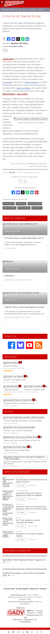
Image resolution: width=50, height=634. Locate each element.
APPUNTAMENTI (12, 231)
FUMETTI (19, 518)
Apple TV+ (25, 9)
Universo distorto (31, 82)
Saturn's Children (23, 88)
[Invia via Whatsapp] (23, 39)
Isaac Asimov (22, 93)
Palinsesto (9, 275)
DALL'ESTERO (11, 300)
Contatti (43, 589)
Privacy (19, 589)
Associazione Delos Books (23, 601)
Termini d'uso (9, 589)
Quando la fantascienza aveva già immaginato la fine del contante (25, 462)
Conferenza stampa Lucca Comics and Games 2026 (24, 574)
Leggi (22, 485)
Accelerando (8, 82)
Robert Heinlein (9, 93)
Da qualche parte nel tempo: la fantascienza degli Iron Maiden (29, 494)
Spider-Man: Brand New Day (11, 9)
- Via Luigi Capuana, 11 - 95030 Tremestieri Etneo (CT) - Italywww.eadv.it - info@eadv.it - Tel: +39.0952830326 (28, 616)
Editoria (12, 172)
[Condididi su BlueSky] (13, 39)
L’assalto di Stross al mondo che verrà (19, 403)
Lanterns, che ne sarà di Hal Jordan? (18, 430)
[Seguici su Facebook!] (11, 345)
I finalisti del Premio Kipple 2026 (16, 450)
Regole (25, 589)
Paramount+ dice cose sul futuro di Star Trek (22, 440)
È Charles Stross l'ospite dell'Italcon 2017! (23, 238)
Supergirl (33, 9)
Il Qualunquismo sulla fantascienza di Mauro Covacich (31, 480)
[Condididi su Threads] (18, 39)
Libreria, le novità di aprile (34, 389)
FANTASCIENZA (12, 269)
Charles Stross (8, 58)
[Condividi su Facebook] (9, 39)
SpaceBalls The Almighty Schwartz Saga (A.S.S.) (24, 559)
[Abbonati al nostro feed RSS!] (38, 345)
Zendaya (41, 9)
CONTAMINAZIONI (22, 491)
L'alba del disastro (11, 389)
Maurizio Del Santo (19, 43)
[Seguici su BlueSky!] (20, 345)
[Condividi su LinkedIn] (27, 39)
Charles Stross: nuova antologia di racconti (24, 307)
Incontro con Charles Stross (15, 379)
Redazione (33, 589)
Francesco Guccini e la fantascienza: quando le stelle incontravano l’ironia (31, 507)
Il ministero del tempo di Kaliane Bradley (30, 534)
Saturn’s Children (9, 208)
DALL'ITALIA (20, 477)
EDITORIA (19, 531)
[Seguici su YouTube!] (29, 345)
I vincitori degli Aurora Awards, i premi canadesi (23, 420)
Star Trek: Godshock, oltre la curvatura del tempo (28, 521)
